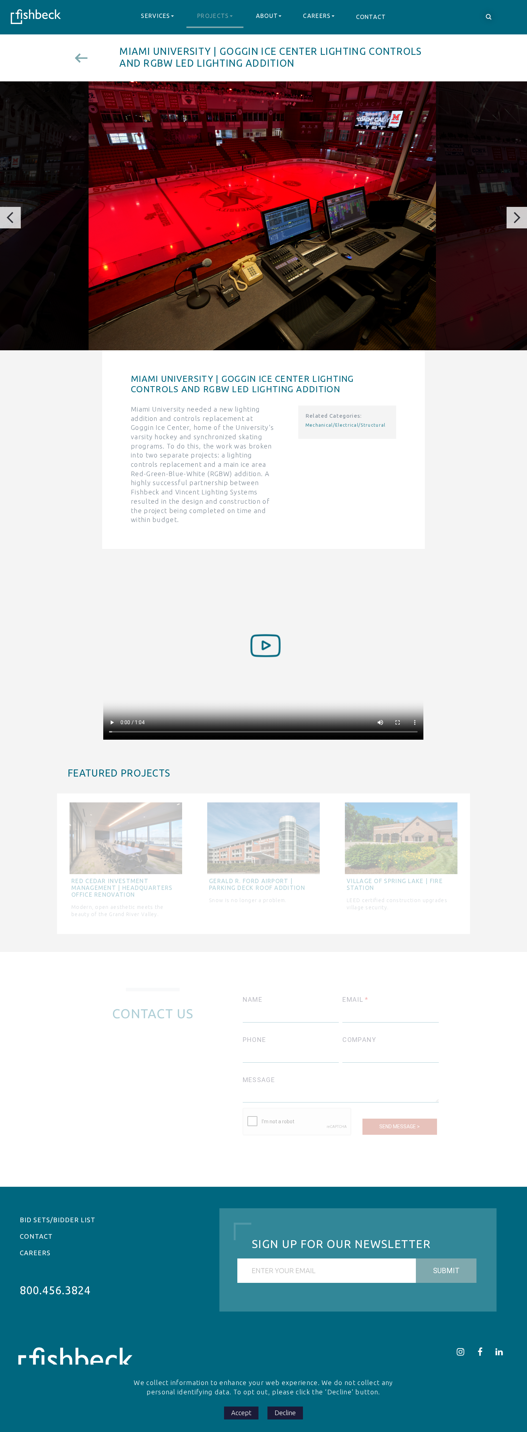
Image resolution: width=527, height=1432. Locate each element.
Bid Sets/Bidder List (57, 1219)
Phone (254, 1039)
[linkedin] (499, 1351)
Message (259, 1080)
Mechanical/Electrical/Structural (345, 425)
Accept (241, 1412)
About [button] (267, 16)
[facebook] (480, 1351)
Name (252, 999)
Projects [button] (213, 16)
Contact (371, 17)
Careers (35, 1252)
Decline (285, 1412)
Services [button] (155, 16)
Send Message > (399, 1126)
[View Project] (85, 58)
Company (359, 1039)
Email (352, 999)
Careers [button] (317, 16)
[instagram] (461, 1351)
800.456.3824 (55, 1290)
